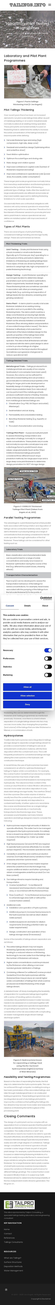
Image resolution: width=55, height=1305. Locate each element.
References (9, 1238)
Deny (27, 704)
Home (9, 33)
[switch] (48, 658)
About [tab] (45, 606)
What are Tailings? (12, 1258)
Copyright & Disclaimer (41, 1299)
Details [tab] (27, 606)
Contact (8, 1233)
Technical (19, 33)
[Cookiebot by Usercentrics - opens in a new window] (40, 598)
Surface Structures (13, 1262)
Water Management (13, 1270)
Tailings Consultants (13, 1242)
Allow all (27, 687)
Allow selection (27, 695)
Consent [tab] (10, 606)
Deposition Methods (13, 1266)
